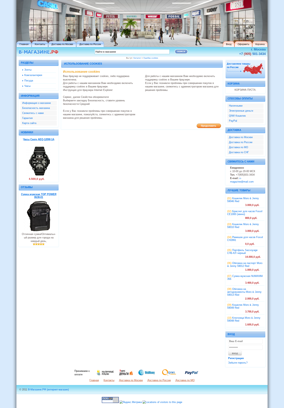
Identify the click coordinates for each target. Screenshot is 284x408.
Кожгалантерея (33, 75)
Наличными (235, 105)
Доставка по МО (238, 147)
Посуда (28, 80)
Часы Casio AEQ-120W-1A (38, 139)
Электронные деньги (241, 110)
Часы (27, 86)
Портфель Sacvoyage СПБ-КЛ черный (242, 251)
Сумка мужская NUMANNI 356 (245, 277)
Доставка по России (240, 142)
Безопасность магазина (36, 108)
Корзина (234, 83)
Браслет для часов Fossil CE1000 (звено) (244, 213)
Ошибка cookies (150, 58)
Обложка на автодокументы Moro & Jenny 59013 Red (244, 292)
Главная (94, 380)
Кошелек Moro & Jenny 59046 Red (243, 200)
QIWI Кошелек (237, 115)
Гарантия (27, 118)
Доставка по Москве (241, 137)
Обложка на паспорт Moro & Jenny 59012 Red (244, 264)
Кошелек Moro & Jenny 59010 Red (243, 226)
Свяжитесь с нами (33, 113)
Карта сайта (29, 123)
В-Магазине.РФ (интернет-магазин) (48, 389)
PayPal (233, 120)
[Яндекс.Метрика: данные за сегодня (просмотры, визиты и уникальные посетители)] (131, 402)
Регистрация (236, 358)
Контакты (109, 380)
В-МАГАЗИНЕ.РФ (38, 52)
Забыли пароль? (237, 362)
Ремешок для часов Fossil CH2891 (245, 239)
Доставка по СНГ (239, 152)
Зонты (27, 69)
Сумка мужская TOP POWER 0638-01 (38, 196)
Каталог (137, 58)
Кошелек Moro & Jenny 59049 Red (243, 306)
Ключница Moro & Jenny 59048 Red (243, 319)
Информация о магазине (36, 103)
